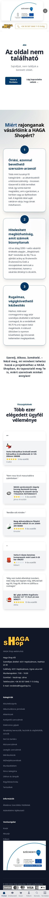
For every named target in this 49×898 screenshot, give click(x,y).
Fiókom (6, 839)
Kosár (5, 828)
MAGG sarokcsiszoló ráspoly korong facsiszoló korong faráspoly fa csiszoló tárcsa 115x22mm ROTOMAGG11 (26, 490)
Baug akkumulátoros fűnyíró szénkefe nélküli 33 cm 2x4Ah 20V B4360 (27, 523)
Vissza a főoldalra (13, 80)
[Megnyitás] (22, 11)
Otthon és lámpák (11, 776)
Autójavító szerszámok (13, 719)
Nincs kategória (10, 771)
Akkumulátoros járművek (14, 709)
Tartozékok (7, 787)
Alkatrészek (8, 714)
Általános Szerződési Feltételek (16, 805)
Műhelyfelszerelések (12, 760)
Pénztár (6, 833)
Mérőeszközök (9, 755)
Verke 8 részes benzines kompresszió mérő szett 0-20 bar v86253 (27, 557)
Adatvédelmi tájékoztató (13, 810)
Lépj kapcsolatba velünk (34, 80)
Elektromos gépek (11, 725)
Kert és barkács (10, 739)
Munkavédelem (10, 766)
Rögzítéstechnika (10, 782)
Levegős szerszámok (12, 749)
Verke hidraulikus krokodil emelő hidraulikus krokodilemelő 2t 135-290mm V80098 (21, 453)
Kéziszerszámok (10, 744)
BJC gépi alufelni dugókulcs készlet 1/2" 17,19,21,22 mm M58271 (26, 597)
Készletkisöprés (10, 703)
